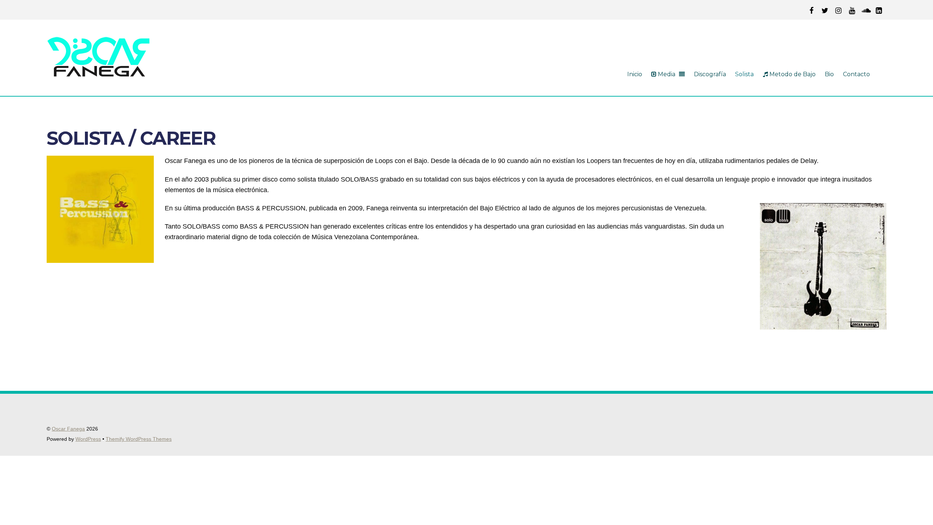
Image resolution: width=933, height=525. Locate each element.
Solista (744, 74)
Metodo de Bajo (792, 74)
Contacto (856, 74)
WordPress (88, 439)
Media (665, 74)
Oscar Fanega (68, 429)
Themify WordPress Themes (139, 439)
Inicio (634, 74)
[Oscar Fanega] (99, 73)
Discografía (710, 74)
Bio (829, 74)
